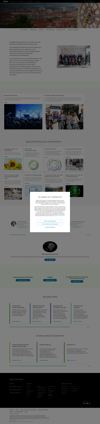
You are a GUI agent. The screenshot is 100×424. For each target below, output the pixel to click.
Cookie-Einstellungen (50, 227)
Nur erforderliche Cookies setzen (50, 224)
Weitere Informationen (60, 215)
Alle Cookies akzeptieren (50, 221)
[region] (50, 212)
